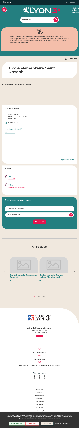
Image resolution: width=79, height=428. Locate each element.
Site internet (10, 133)
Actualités (39, 389)
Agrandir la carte (67, 159)
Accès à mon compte (74, 9)
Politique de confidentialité (62, 423)
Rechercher (27, 20)
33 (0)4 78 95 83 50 (39, 352)
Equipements (39, 395)
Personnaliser (47, 423)
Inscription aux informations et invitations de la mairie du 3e (39, 365)
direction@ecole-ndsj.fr (13, 129)
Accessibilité (39, 404)
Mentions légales (39, 411)
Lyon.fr (8, 2)
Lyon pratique (70, 2)
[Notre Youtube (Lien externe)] (44, 377)
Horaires (39, 336)
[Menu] (4, 9)
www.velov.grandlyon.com (16, 187)
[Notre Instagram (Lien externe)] (39, 377)
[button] (66, 58)
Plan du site (39, 408)
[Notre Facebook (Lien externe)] (34, 377)
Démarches (39, 398)
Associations (39, 401)
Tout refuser (33, 423)
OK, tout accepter (17, 423)
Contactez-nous (39, 359)
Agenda (39, 392)
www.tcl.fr (11, 179)
